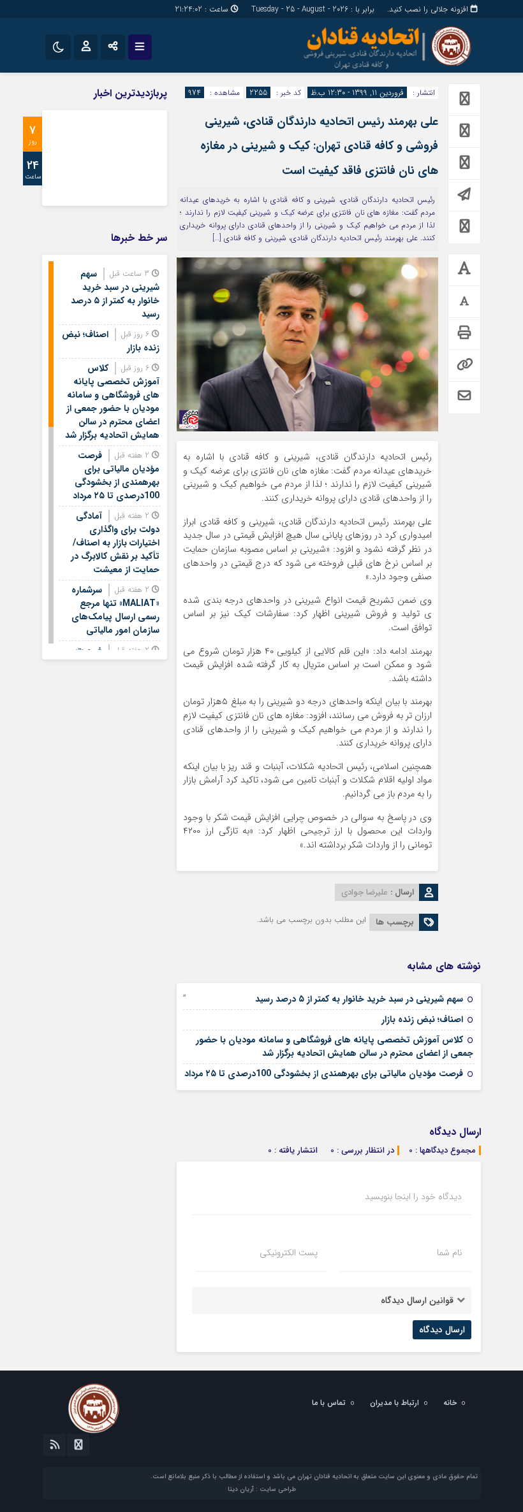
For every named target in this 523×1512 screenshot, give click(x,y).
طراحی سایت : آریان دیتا (262, 1489)
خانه (450, 1403)
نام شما (449, 1252)
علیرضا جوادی (364, 892)
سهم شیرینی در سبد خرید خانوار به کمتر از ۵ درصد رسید (359, 999)
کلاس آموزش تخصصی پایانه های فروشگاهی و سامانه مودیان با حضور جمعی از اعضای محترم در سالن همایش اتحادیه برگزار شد (334, 1046)
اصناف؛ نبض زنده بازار (422, 1019)
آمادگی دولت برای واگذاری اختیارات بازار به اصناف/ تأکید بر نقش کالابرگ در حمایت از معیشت (115, 543)
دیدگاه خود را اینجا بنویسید (413, 1196)
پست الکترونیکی (289, 1252)
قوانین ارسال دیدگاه (417, 1300)
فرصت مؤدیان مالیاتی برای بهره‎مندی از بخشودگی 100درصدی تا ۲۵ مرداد (323, 1074)
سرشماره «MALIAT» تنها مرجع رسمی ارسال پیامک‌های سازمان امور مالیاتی (115, 610)
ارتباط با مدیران (394, 1403)
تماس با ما (329, 1403)
